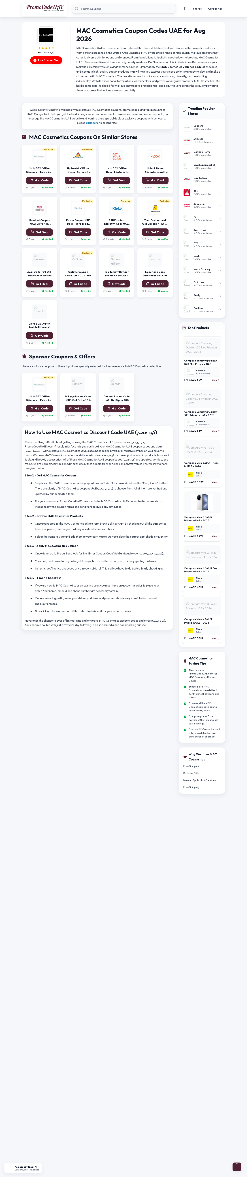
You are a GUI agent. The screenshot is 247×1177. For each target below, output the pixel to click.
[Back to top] (237, 1167)
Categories (215, 8)
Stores (197, 8)
